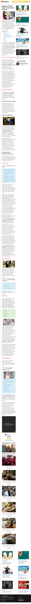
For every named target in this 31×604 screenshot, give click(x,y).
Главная (2, 4)
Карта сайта (20, 598)
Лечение (4, 39)
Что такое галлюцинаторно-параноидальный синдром (14, 450)
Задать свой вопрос (22, 64)
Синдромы (5, 4)
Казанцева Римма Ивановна (24, 63)
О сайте (20, 597)
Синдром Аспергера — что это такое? (8, 450)
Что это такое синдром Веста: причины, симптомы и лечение (4, 449)
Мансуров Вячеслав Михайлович (9, 435)
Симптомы (4, 37)
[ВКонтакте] (7, 436)
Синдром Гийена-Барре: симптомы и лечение (13, 4)
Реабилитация (5, 40)
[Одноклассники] (8, 436)
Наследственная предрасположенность (9, 36)
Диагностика (4, 38)
